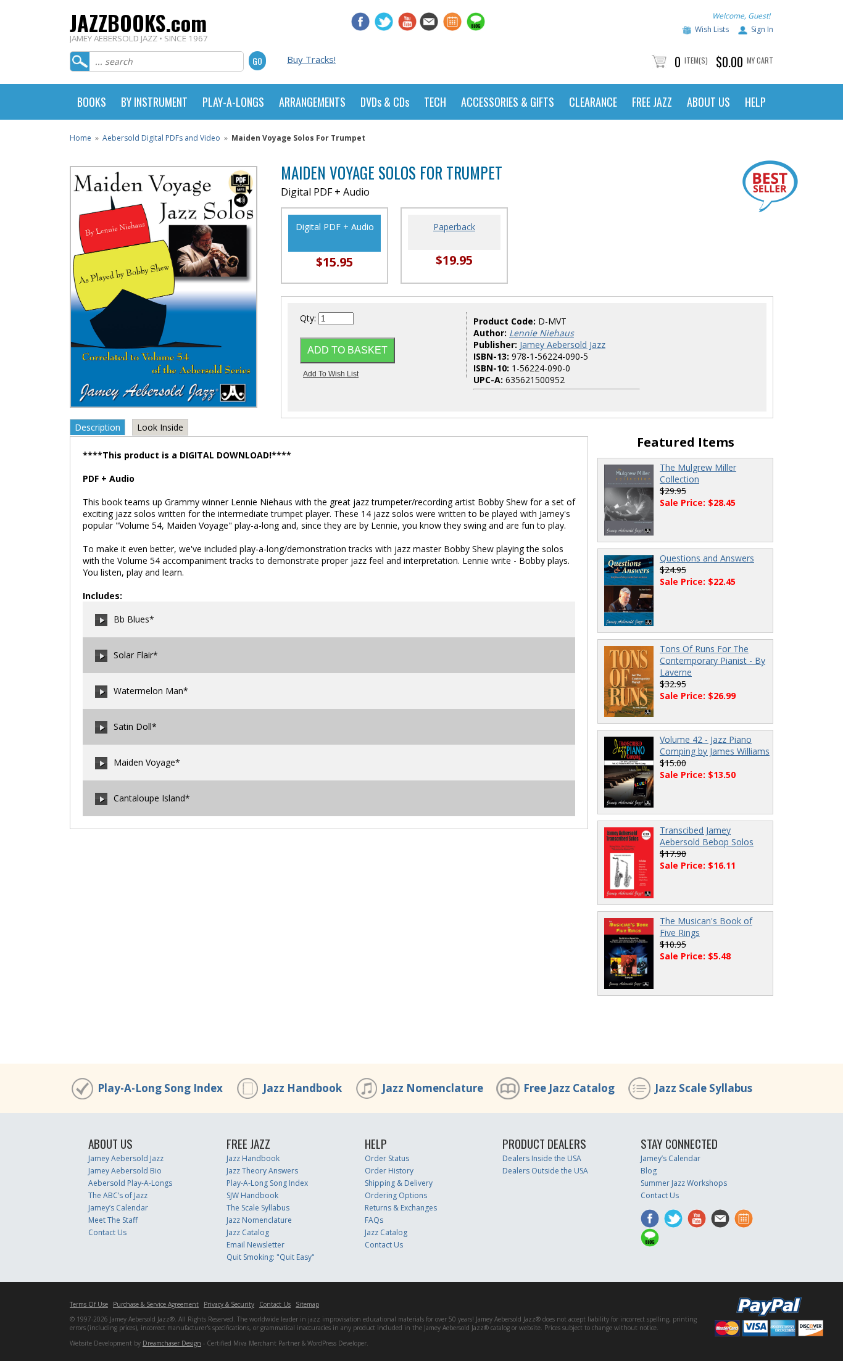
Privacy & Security (229, 1304)
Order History (389, 1170)
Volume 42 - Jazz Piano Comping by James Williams (715, 745)
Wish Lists (712, 29)
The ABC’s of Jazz (117, 1195)
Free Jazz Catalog (569, 1088)
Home (80, 138)
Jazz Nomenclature (432, 1088)
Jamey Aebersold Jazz (562, 344)
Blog (649, 1170)
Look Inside (160, 427)
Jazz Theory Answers (262, 1170)
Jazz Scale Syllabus (703, 1088)
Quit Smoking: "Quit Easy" (270, 1257)
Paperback (454, 227)
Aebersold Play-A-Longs (130, 1183)
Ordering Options (396, 1195)
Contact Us (107, 1232)
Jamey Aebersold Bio (125, 1170)
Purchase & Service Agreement (156, 1304)
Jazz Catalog (247, 1232)
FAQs (374, 1220)
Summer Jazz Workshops (684, 1183)
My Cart (760, 60)
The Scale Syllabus (257, 1207)
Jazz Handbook (302, 1088)
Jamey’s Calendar (118, 1207)
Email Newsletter (255, 1244)
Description (97, 427)
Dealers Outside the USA (545, 1170)
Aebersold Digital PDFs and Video (161, 138)
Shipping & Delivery (399, 1183)
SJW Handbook (252, 1195)
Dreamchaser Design (172, 1343)
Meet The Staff (113, 1220)
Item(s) (696, 60)
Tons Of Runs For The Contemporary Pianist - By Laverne (712, 660)
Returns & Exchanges (401, 1207)
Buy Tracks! (311, 59)
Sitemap (307, 1304)
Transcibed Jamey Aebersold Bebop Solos (707, 836)
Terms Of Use (89, 1304)
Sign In (762, 29)
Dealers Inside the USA (541, 1158)
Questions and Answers (707, 558)
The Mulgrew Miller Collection (698, 473)
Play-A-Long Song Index (160, 1088)
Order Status (387, 1158)
